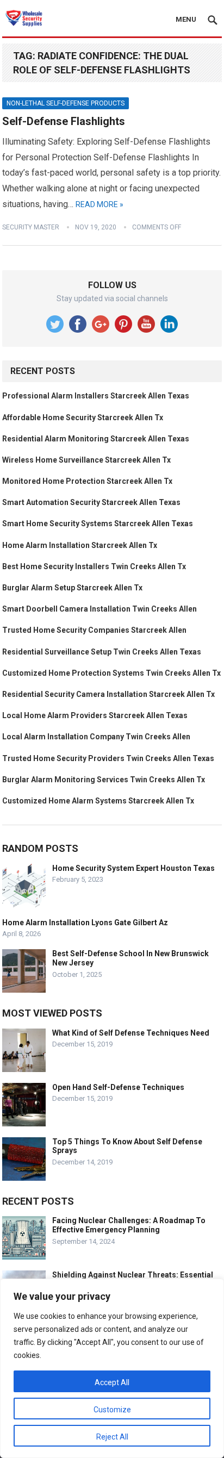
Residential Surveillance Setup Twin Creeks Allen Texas (101, 651)
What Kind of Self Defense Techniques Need (130, 1033)
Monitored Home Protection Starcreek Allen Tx (87, 481)
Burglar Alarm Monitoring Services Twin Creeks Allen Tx (103, 779)
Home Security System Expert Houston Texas (133, 868)
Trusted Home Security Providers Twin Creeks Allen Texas (108, 758)
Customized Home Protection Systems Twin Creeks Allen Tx (111, 673)
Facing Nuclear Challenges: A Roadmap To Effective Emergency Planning (129, 1225)
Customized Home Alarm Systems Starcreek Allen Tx (98, 800)
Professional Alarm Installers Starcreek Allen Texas (95, 395)
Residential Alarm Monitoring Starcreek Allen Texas (95, 438)
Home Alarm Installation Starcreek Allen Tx (79, 545)
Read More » (99, 204)
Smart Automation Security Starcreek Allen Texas (91, 502)
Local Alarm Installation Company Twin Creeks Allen (96, 736)
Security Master (30, 227)
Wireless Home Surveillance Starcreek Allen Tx (86, 460)
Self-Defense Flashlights (63, 121)
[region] (112, 1368)
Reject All (112, 1436)
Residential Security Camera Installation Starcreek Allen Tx (108, 694)
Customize (112, 1409)
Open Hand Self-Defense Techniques (118, 1087)
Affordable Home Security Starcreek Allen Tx (82, 417)
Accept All (112, 1382)
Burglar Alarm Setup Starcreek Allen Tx (72, 587)
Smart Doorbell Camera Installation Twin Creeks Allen (99, 609)
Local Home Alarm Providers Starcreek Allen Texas (95, 715)
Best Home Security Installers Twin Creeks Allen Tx (94, 566)
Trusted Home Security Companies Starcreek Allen (94, 630)
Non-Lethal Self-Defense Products (66, 103)
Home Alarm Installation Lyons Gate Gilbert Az (85, 922)
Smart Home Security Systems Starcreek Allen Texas (97, 523)
